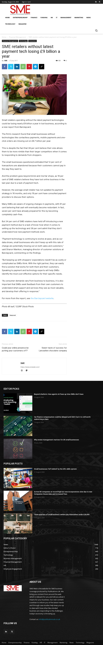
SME (5, 61)
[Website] (23, 371)
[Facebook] (4, 66)
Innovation (32, 41)
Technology (23, 41)
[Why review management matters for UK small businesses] (18, 449)
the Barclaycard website (42, 298)
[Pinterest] (29, 66)
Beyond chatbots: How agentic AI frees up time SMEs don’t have (58, 394)
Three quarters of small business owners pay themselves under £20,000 (61, 515)
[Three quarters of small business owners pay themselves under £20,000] (18, 524)
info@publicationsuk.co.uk (49, 619)
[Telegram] (35, 66)
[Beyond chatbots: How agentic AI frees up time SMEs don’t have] (18, 403)
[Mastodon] (27, 371)
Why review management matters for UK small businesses (56, 440)
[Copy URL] (41, 66)
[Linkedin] (95, 1)
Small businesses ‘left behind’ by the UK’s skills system (55, 469)
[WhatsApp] (23, 66)
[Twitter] (99, 1)
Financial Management (17, 37)
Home (4, 37)
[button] (96, 30)
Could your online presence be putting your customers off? (15, 349)
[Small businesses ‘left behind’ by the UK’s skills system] (18, 478)
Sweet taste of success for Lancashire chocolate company (53, 349)
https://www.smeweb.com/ (30, 367)
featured (13, 315)
